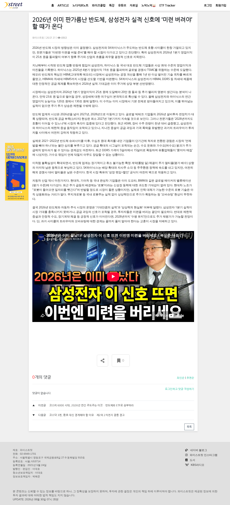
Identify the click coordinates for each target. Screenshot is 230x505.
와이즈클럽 (98, 5)
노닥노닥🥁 (148, 5)
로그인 (208, 5)
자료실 (134, 5)
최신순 (180, 377)
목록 (189, 426)
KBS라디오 (197, 464)
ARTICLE (63, 5)
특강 (111, 5)
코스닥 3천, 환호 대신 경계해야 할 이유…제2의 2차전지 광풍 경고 (87, 415)
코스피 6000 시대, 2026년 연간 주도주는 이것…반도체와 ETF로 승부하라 (91, 405)
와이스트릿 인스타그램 (203, 454)
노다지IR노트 (80, 5)
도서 (192, 459)
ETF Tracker (167, 5)
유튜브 (122, 5)
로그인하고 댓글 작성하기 (179, 389)
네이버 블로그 (198, 450)
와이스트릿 (38, 37)
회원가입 (221, 5)
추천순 (190, 377)
